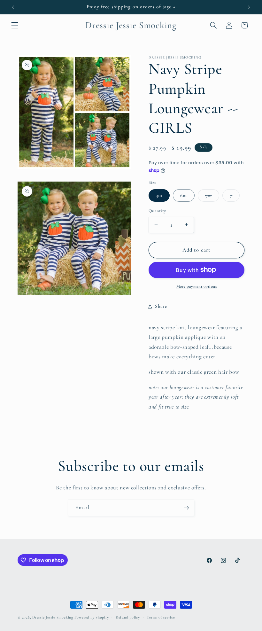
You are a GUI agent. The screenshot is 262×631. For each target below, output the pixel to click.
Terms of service (161, 617)
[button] (14, 25)
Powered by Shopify (91, 617)
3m (159, 195)
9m (212, 197)
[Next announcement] (249, 7)
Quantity (157, 211)
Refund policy (128, 617)
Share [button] (161, 306)
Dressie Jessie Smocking (52, 617)
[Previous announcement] (13, 7)
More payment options (196, 286)
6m (183, 195)
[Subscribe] (186, 508)
